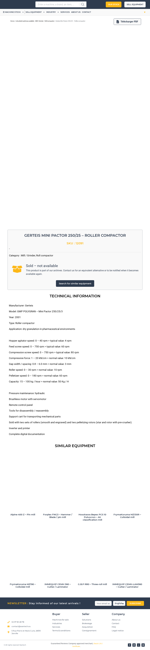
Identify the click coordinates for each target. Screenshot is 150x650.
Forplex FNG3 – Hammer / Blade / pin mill (57, 516)
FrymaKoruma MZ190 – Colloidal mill (23, 585)
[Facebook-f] (129, 645)
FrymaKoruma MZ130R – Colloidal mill (127, 516)
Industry (51, 12)
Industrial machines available (25, 21)
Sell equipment (34, 12)
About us (76, 12)
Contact (86, 12)
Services (65, 12)
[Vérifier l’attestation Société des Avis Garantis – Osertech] (45, 644)
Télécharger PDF (129, 21)
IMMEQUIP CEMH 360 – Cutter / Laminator (58, 585)
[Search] (82, 4)
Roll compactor (49, 21)
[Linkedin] (134, 645)
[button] (141, 12)
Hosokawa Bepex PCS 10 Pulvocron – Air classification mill (92, 517)
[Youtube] (143, 645)
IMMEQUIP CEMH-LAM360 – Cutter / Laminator (127, 585)
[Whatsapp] (138, 645)
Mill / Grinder (39, 21)
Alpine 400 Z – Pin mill (22, 514)
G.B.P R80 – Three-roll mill (92, 584)
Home (12, 21)
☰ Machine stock (12, 12)
